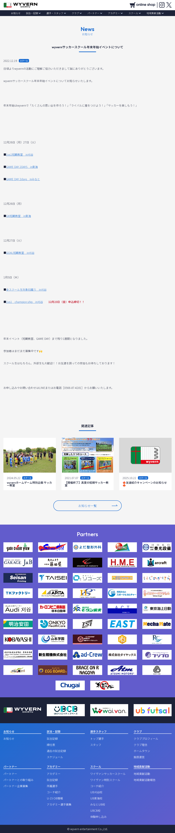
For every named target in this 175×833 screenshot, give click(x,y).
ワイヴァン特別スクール (105, 780)
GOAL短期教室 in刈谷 (20, 253)
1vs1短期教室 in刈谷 (19, 154)
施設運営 (139, 757)
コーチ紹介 (53, 792)
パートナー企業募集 (15, 786)
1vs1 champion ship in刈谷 (24, 302)
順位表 (51, 745)
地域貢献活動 (154, 13)
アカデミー (114, 13)
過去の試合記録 (56, 751)
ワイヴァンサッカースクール (108, 774)
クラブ (75, 13)
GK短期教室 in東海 (18, 216)
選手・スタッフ (54, 13)
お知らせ (16, 13)
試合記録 (52, 739)
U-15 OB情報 (55, 798)
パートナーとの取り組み (18, 780)
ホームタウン (142, 751)
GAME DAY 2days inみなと (23, 179)
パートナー (93, 13)
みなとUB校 (97, 804)
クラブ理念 (140, 745)
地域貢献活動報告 (145, 780)
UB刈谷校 (96, 792)
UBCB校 (95, 810)
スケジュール (55, 757)
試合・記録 (32, 13)
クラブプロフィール (146, 739)
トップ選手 (97, 739)
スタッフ (95, 745)
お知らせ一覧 (87, 505)
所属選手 (52, 786)
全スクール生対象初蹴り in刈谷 (26, 289)
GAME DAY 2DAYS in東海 (22, 167)
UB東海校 (96, 798)
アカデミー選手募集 (59, 804)
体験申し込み (98, 817)
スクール (133, 13)
